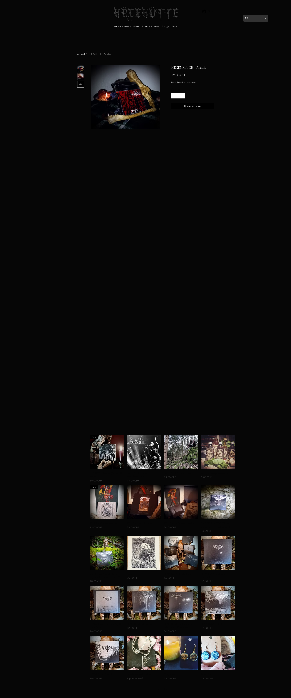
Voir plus (162, 689)
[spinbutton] (178, 95)
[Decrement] (174, 95)
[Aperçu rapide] (144, 452)
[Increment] (183, 95)
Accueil (81, 54)
